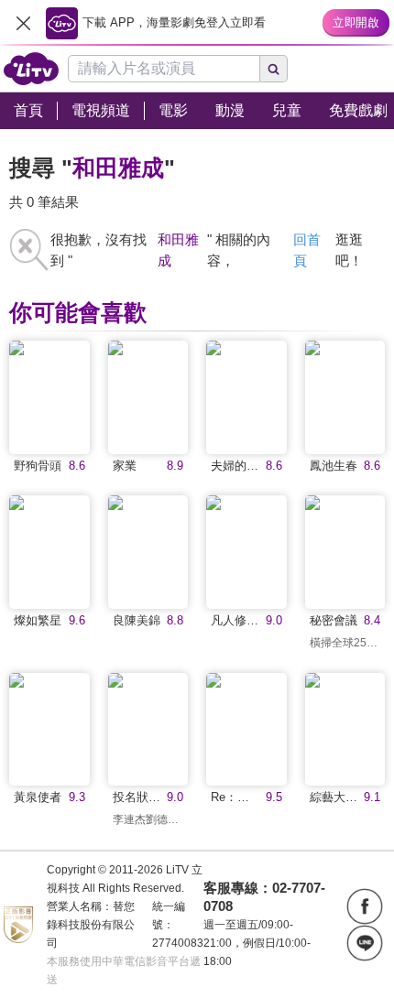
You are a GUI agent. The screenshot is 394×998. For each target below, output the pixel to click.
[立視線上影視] (31, 68)
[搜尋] (274, 68)
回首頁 (307, 250)
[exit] (23, 23)
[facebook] (364, 906)
